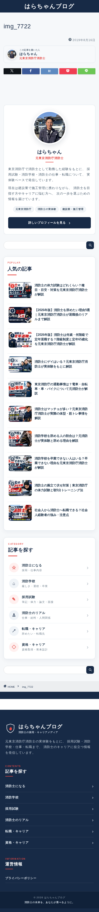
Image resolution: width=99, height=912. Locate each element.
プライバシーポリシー (21, 878)
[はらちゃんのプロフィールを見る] (49, 127)
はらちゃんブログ (49, 6)
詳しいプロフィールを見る (49, 222)
